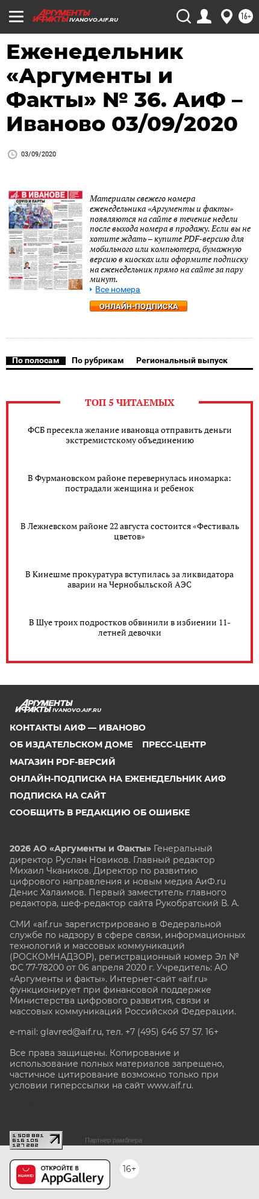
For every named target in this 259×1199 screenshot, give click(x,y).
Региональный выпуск (182, 360)
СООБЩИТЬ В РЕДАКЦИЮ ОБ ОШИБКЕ (100, 812)
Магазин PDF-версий (63, 761)
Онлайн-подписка (138, 306)
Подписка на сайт (58, 795)
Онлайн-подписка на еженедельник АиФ (118, 778)
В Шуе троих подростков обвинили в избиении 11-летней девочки (130, 627)
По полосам (36, 360)
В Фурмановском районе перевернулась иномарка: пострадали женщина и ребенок (129, 483)
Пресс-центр (174, 744)
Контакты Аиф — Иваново (78, 727)
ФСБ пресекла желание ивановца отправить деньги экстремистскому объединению (130, 435)
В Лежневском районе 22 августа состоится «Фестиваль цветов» (129, 531)
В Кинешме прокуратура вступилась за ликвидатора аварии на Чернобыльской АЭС (129, 579)
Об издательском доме (71, 744)
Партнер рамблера (113, 1140)
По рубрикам (98, 360)
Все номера (117, 289)
